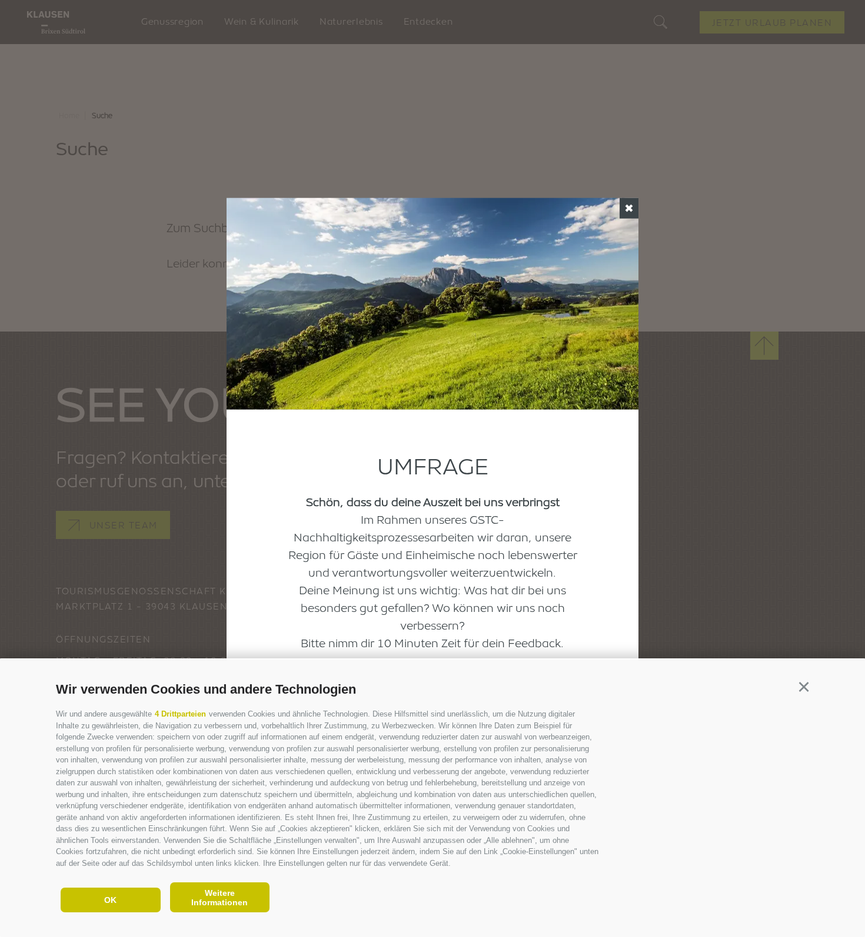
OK (110, 900)
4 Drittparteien (180, 714)
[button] (803, 687)
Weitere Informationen (219, 897)
